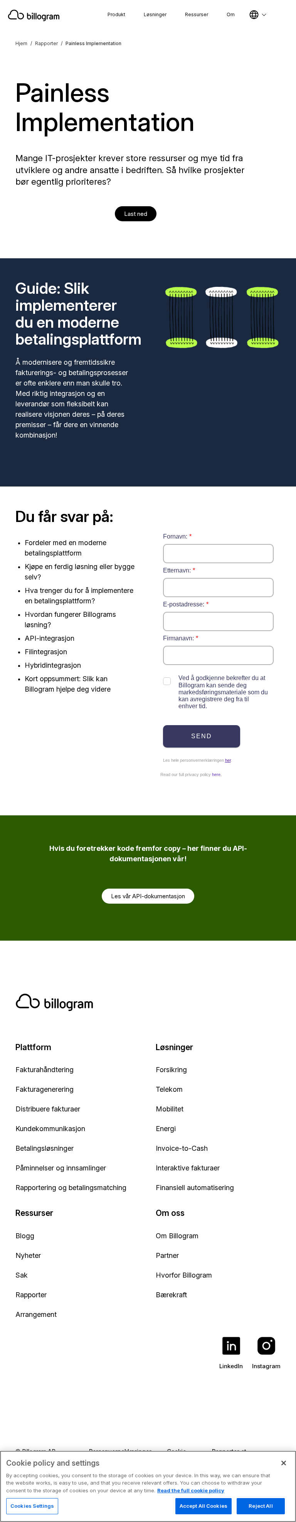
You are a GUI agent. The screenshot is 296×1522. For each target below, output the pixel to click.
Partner (167, 1255)
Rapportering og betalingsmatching (70, 1188)
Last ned (135, 213)
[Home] (34, 15)
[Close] (283, 1463)
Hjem (21, 43)
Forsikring (171, 1070)
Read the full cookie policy (190, 1490)
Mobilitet (169, 1109)
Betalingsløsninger (44, 1148)
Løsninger (155, 14)
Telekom (169, 1089)
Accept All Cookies (203, 1506)
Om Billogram (177, 1236)
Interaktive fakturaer (188, 1168)
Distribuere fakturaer (47, 1109)
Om (231, 14)
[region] (148, 1486)
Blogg (24, 1236)
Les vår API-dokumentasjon (148, 896)
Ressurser (196, 14)
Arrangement (36, 1314)
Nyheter (28, 1255)
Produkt (116, 14)
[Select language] (258, 14)
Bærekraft (171, 1295)
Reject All (260, 1506)
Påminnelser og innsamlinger (60, 1168)
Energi (166, 1129)
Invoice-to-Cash (182, 1148)
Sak (21, 1275)
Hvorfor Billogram (184, 1275)
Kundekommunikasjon (50, 1129)
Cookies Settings (32, 1506)
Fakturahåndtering (44, 1070)
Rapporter (46, 43)
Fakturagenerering (44, 1089)
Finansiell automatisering (195, 1188)
